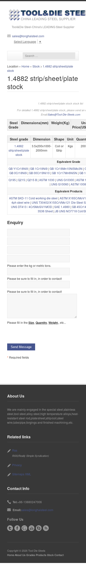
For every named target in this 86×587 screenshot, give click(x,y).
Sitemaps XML (21, 474)
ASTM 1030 (46, 180)
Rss (14, 450)
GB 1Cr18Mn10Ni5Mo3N (66, 168)
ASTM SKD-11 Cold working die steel (33, 198)
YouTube (31, 528)
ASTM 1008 (78, 184)
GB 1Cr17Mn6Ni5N (64, 173)
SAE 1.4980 (62, 207)
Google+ (24, 528)
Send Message (21, 347)
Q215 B (32, 180)
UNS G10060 (60, 184)
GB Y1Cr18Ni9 (18, 168)
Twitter (10, 528)
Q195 (12, 180)
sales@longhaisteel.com (28, 36)
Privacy (17, 465)
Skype (39, 528)
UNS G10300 (65, 180)
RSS (46, 528)
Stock (36, 66)
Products (41, 555)
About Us (20, 555)
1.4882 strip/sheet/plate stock (19, 150)
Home (25, 66)
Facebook (17, 528)
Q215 (21, 180)
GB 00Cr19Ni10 (39, 173)
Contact (59, 555)
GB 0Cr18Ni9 (18, 173)
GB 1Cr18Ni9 (39, 168)
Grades (30, 555)
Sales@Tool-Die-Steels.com (64, 114)
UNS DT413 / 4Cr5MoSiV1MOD (31, 207)
